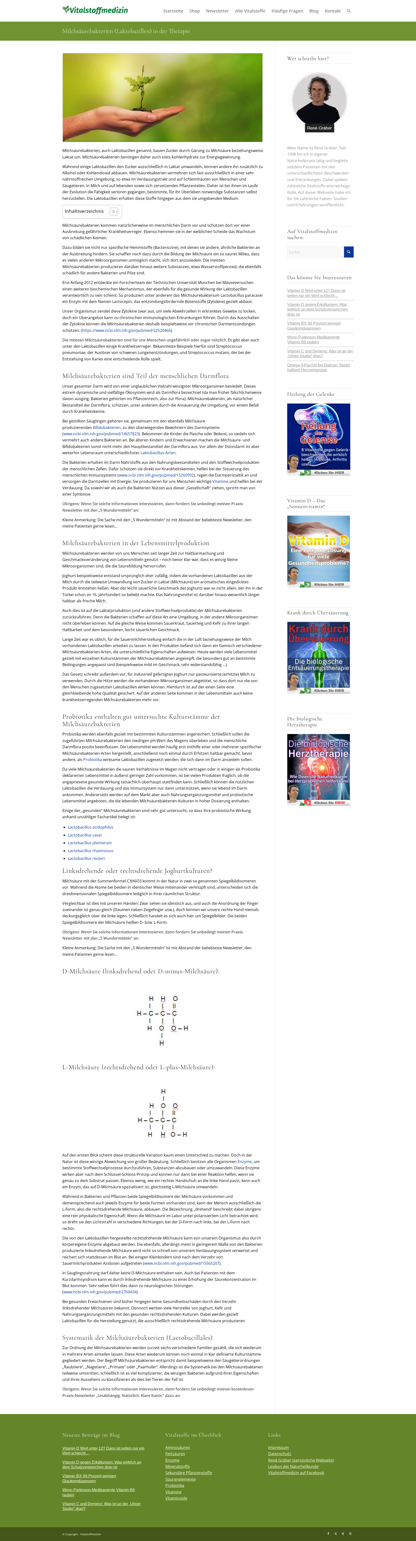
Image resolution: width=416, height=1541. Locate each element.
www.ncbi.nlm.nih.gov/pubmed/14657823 (101, 433)
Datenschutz (279, 1453)
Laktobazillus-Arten (158, 452)
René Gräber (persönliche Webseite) (301, 1460)
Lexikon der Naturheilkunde (293, 1466)
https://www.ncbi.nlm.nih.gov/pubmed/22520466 (126, 330)
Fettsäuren (175, 1453)
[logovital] (95, 11)
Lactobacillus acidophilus (90, 827)
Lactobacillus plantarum (90, 842)
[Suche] (349, 11)
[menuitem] (173, 11)
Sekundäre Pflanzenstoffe (188, 1472)
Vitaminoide (176, 1498)
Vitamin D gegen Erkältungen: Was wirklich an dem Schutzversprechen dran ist (317, 309)
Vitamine (220, 481)
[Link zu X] (335, 1533)
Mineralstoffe (177, 1466)
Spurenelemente (180, 1479)
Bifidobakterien (107, 427)
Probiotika (92, 759)
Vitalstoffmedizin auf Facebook (296, 1472)
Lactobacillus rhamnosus (90, 850)
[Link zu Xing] (342, 1533)
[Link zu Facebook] (328, 1533)
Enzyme (245, 1161)
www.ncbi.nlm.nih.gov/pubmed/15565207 (181, 1263)
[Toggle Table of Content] (111, 212)
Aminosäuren (177, 1447)
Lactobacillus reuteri (86, 858)
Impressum (278, 1447)
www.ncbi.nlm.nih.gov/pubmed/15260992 (156, 475)
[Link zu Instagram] (350, 1533)
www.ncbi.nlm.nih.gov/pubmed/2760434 (100, 1292)
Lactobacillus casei (85, 835)
